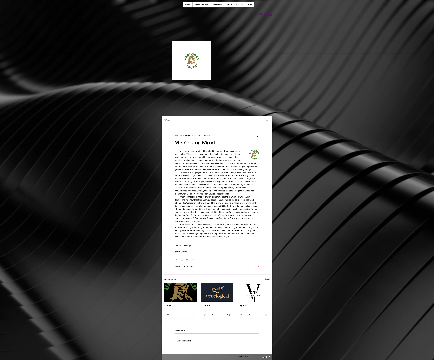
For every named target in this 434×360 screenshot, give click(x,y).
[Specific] (253, 292)
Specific (244, 305)
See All (267, 279)
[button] (267, 120)
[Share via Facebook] (176, 259)
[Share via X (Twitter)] (182, 259)
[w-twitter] (266, 356)
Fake (169, 305)
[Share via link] (193, 259)
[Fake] (180, 292)
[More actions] (257, 135)
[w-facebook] (263, 358)
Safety (206, 305)
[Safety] (217, 292)
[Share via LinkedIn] (187, 259)
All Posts (167, 120)
